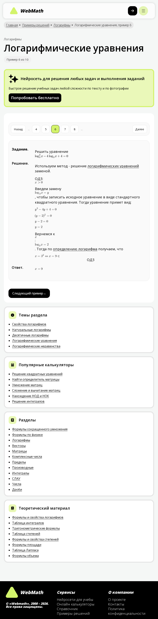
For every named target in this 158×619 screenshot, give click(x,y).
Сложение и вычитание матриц (36, 390)
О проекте (117, 599)
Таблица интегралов (28, 523)
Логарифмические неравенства (36, 346)
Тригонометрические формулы (36, 528)
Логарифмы (62, 25)
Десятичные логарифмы (30, 335)
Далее (139, 129)
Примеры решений (35, 25)
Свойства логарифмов (29, 324)
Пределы (19, 462)
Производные (23, 467)
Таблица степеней (26, 534)
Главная (12, 25)
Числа (16, 484)
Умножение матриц (27, 385)
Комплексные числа (27, 456)
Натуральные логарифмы (31, 330)
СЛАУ (16, 478)
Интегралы (20, 473)
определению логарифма (75, 249)
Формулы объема (25, 556)
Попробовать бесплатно (35, 97)
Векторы (19, 446)
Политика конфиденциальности (126, 611)
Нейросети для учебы (75, 599)
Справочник (67, 608)
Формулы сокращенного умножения (39, 429)
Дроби (17, 489)
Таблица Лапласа (25, 550)
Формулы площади (26, 545)
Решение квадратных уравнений (37, 374)
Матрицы (19, 451)
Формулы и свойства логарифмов (37, 517)
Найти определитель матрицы (35, 379)
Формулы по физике (27, 435)
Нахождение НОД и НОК (30, 396)
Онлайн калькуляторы (75, 604)
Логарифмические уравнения (34, 340)
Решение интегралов (28, 401)
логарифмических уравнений (113, 166)
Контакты (116, 604)
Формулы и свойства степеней (35, 539)
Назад (18, 129)
